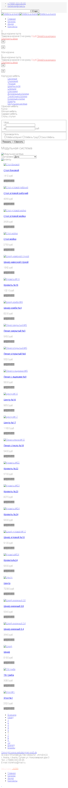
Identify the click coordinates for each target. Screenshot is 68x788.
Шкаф (7, 651)
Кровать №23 (11, 491)
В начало (12, 715)
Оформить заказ (9, 38)
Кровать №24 (11, 514)
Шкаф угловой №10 (14, 537)
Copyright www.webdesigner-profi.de (19, 752)
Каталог (12, 21)
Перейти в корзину (46, 36)
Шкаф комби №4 (13, 307)
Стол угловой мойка (15, 216)
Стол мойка (10, 238)
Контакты (12, 26)
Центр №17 (10, 422)
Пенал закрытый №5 (14, 330)
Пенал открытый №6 (15, 353)
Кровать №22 (11, 468)
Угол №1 (8, 697)
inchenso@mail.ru (16, 6)
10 (9, 742)
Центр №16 (10, 399)
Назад (10, 717)
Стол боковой (11, 170)
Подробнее (9, 181)
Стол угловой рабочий (16, 193)
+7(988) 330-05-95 (17, 3)
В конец (11, 747)
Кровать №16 (11, 284)
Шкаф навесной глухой (16, 262)
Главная (12, 19)
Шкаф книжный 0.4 (14, 628)
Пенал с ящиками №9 (15, 376)
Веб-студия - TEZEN (9, 768)
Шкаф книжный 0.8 (14, 606)
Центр (7, 583)
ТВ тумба (9, 674)
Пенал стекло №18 (14, 445)
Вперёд (11, 745)
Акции (11, 24)
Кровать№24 (11, 560)
